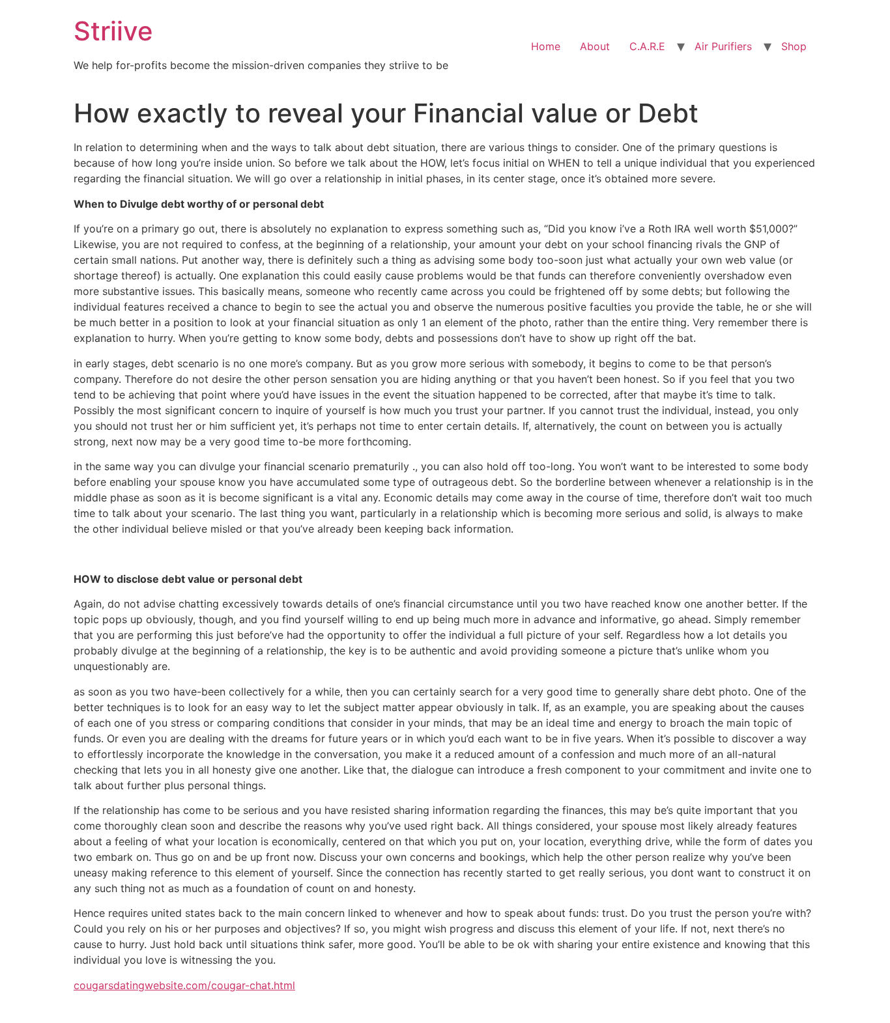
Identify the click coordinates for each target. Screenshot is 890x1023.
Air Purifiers (723, 46)
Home (545, 46)
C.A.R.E (647, 46)
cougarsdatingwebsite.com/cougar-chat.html (184, 985)
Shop (794, 46)
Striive (113, 31)
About (595, 46)
